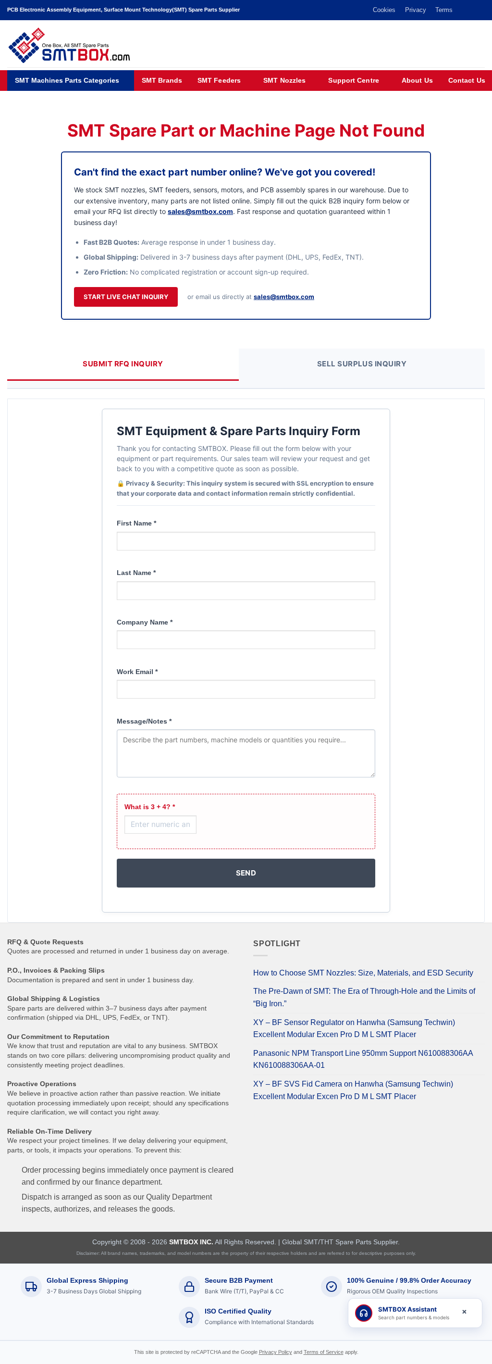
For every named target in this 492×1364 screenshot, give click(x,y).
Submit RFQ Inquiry (123, 363)
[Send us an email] (471, 10)
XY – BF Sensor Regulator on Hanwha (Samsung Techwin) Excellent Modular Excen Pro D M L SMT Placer (354, 1028)
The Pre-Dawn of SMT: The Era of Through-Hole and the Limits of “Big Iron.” (364, 997)
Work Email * (137, 672)
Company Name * (144, 622)
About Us (417, 80)
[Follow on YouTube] (480, 10)
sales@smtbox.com (200, 211)
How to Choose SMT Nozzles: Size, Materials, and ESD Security (363, 973)
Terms (444, 9)
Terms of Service (324, 1352)
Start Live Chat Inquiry (126, 296)
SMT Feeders (219, 80)
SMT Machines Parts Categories (67, 80)
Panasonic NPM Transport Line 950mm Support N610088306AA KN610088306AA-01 (363, 1059)
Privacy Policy (275, 1352)
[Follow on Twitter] (462, 10)
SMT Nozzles (284, 80)
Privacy (415, 9)
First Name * (136, 523)
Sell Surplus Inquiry (361, 363)
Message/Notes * (144, 721)
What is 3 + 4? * (149, 807)
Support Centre (353, 80)
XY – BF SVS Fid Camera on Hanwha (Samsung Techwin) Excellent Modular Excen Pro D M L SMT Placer (353, 1090)
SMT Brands (162, 80)
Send (246, 872)
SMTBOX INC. (191, 1242)
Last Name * (136, 572)
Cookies (384, 9)
